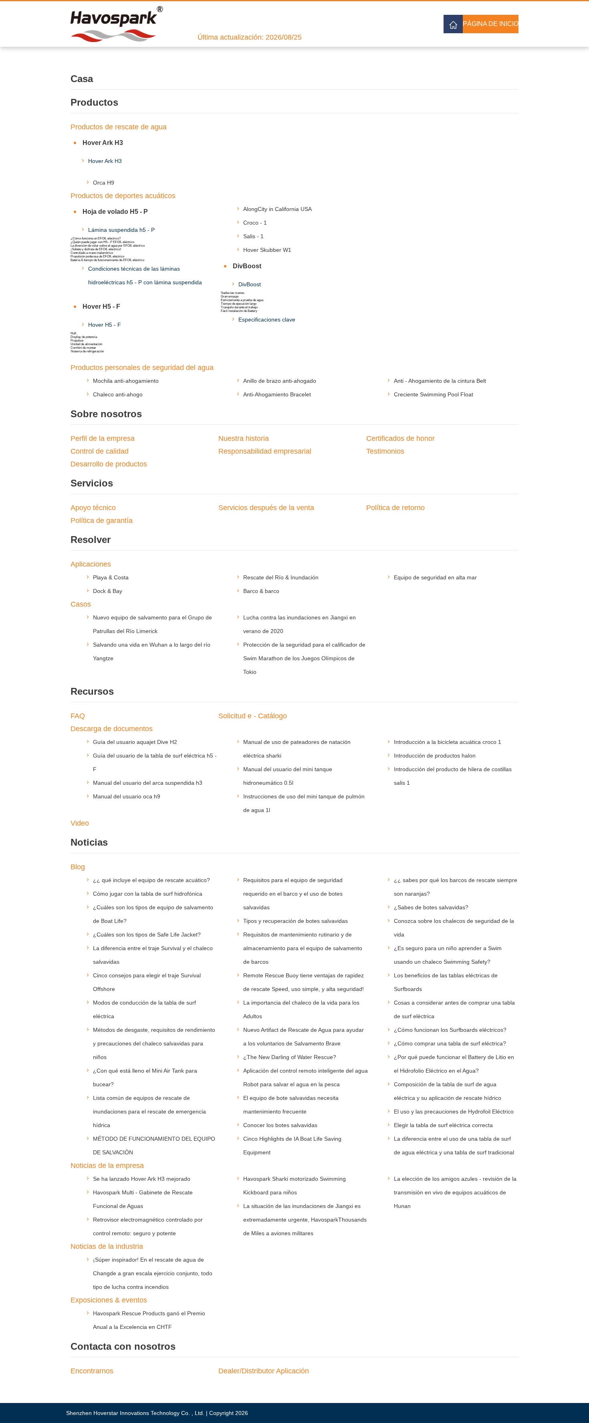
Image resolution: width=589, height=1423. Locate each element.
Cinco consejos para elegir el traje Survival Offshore (147, 982)
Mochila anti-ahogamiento (126, 381)
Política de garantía (102, 521)
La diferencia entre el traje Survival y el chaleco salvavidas (153, 955)
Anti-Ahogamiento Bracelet (277, 394)
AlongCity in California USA (277, 209)
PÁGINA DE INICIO (490, 23)
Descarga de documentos (112, 729)
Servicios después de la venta (266, 508)
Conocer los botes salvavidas (280, 1125)
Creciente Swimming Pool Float (433, 394)
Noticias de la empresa (107, 1166)
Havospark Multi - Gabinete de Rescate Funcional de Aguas (143, 1199)
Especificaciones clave (266, 319)
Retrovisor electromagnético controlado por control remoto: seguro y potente (148, 1226)
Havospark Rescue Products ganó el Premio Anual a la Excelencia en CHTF (149, 1320)
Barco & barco (261, 591)
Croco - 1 (255, 222)
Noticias (89, 842)
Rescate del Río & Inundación (281, 577)
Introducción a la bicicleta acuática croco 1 (447, 742)
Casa (82, 78)
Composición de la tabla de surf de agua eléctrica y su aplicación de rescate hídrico (447, 1091)
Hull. (74, 333)
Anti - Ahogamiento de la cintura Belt (440, 381)
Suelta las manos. (233, 293)
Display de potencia (84, 337)
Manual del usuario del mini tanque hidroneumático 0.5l (287, 776)
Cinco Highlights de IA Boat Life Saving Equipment (292, 1146)
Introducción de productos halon (435, 755)
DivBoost (247, 266)
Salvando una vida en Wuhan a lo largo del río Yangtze (151, 651)
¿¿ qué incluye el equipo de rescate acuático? (151, 880)
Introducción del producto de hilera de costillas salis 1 (453, 776)
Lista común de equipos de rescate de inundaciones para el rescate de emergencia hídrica (149, 1111)
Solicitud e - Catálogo (252, 716)
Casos (81, 604)
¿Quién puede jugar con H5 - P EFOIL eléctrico (102, 242)
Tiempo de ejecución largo (238, 304)
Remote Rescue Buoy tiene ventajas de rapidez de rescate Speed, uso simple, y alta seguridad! (303, 982)
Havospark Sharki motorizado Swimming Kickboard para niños (294, 1186)
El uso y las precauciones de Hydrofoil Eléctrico (454, 1111)
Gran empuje (229, 296)
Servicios (92, 483)
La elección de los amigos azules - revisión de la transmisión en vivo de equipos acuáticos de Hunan (455, 1192)
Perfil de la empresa (103, 438)
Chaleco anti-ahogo (118, 394)
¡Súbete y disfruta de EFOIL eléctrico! (96, 249)
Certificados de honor (400, 438)
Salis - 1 (253, 236)
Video (80, 823)
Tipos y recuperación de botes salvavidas (295, 921)
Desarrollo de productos (109, 464)
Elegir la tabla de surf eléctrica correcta (443, 1125)
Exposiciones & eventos (109, 1300)
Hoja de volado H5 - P (115, 211)
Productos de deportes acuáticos (123, 196)
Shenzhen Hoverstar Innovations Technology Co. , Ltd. (135, 1413)
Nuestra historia (243, 438)
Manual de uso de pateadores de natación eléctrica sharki (297, 749)
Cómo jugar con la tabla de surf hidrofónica (147, 893)
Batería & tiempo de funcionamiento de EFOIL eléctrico (107, 260)
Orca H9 (103, 182)
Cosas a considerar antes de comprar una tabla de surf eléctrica (454, 1009)
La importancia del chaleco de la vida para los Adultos (301, 1009)
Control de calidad (100, 451)
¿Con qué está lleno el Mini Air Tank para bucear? (145, 1077)
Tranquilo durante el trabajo (239, 307)
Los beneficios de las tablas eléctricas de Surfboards (446, 982)
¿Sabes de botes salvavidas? (431, 907)
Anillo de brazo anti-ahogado (279, 381)
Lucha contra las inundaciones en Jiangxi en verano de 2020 (299, 624)
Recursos (92, 691)
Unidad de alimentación (86, 344)
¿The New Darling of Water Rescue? (289, 1057)
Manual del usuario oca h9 (126, 796)
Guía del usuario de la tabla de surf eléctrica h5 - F (155, 762)
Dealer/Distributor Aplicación (263, 1371)
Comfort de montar (83, 348)
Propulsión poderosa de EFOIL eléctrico (97, 256)
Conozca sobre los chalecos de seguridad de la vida (454, 928)
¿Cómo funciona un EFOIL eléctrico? (96, 238)
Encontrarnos (92, 1371)
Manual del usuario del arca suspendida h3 (147, 783)
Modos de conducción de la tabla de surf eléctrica (144, 1009)
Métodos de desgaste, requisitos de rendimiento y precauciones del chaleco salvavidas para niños (154, 1043)
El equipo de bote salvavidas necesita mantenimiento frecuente (291, 1105)
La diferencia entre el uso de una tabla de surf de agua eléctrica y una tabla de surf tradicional (454, 1146)
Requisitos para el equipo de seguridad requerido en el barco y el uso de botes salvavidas (293, 893)
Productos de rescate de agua (119, 127)
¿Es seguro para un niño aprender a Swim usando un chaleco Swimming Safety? (448, 955)
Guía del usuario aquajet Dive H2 (135, 742)
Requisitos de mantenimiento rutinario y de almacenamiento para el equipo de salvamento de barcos (302, 948)
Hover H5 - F (101, 306)
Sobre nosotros (106, 413)
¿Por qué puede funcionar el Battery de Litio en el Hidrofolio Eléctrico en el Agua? (454, 1064)
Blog (78, 867)
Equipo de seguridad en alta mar (435, 577)
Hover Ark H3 (103, 142)
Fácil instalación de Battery (239, 311)
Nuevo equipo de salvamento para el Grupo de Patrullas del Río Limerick (152, 624)
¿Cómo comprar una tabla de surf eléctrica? (450, 1043)
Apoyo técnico (93, 508)
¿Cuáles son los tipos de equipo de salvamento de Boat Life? (153, 914)
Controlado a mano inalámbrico (92, 253)
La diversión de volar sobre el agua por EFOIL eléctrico (108, 245)
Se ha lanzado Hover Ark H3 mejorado (141, 1179)
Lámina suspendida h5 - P (121, 230)
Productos (94, 102)
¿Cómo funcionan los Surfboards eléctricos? (450, 1030)
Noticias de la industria (107, 1246)
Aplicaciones (91, 564)
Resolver (91, 539)
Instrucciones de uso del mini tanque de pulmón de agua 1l (304, 803)
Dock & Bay (107, 591)
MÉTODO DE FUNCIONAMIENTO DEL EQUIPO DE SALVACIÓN (154, 1146)
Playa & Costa (111, 577)
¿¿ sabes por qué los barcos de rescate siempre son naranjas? (455, 887)
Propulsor (77, 340)
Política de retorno (395, 508)
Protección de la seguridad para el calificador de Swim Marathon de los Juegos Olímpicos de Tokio (304, 658)
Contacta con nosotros (123, 1346)
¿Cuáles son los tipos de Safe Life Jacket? (147, 934)
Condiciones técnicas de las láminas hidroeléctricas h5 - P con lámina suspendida (145, 275)
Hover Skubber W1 (267, 250)
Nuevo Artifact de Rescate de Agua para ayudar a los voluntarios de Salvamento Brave (303, 1037)
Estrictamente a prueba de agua (242, 300)
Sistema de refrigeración (87, 351)
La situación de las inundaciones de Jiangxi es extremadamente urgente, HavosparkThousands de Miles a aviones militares (305, 1219)
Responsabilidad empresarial (264, 451)
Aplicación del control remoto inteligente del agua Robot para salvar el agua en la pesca (305, 1077)
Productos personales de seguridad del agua (142, 368)
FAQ (78, 716)
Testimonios (385, 451)
